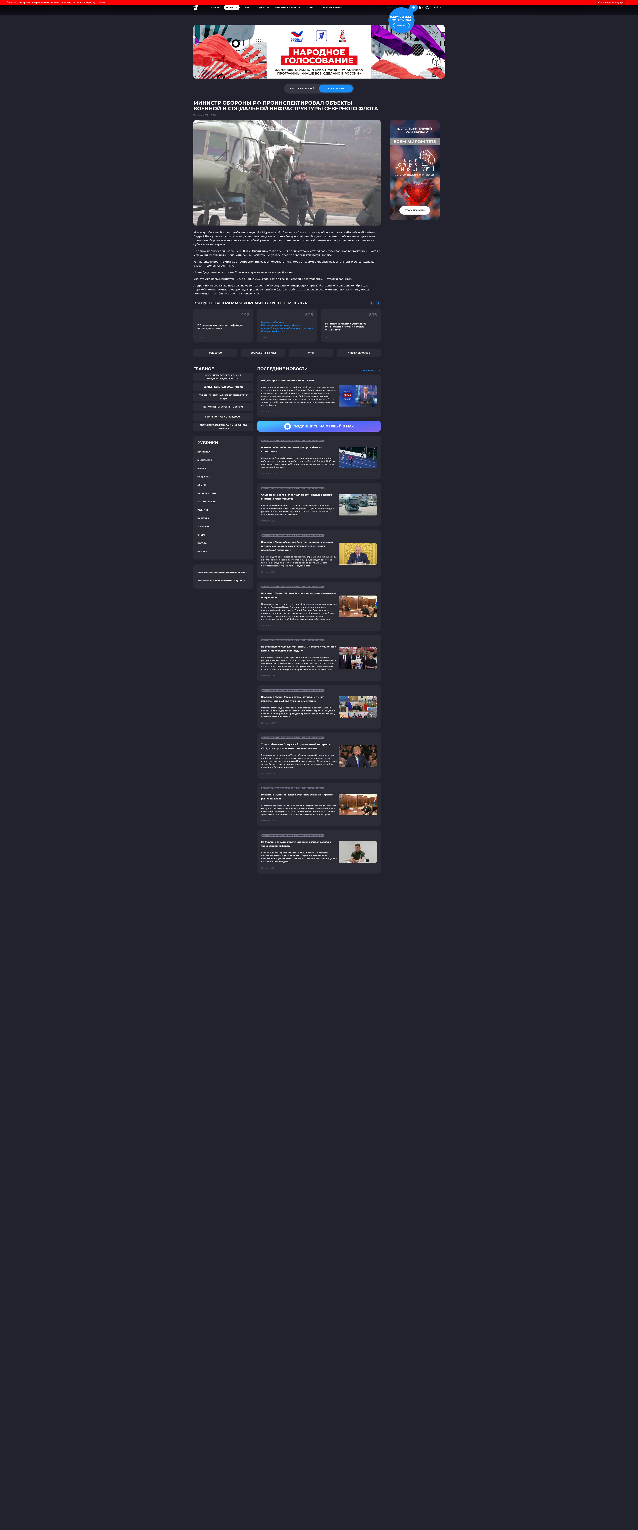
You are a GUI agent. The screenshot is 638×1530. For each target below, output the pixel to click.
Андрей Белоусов (359, 353)
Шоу (246, 7)
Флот (311, 353)
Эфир (216, 7)
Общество (215, 353)
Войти (437, 7)
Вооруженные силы (263, 353)
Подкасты (262, 7)
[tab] (302, 89)
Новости (231, 7)
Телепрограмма (331, 7)
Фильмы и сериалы (287, 7)
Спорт (311, 7)
